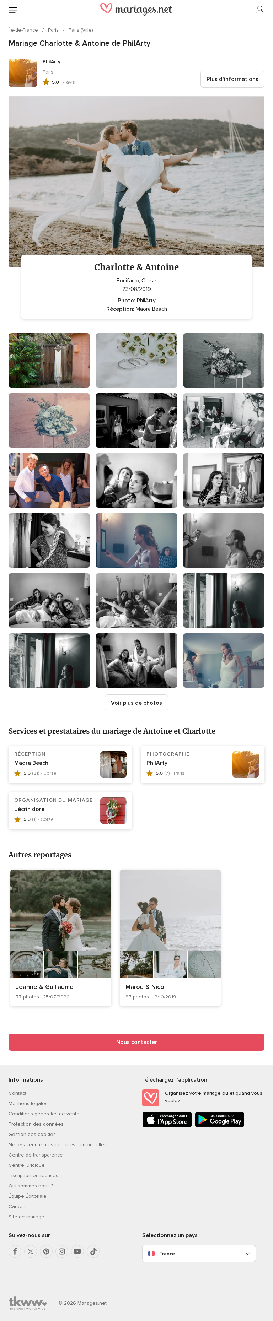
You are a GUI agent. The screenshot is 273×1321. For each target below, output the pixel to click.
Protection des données (36, 1124)
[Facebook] (15, 1251)
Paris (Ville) (81, 30)
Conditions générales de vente (44, 1114)
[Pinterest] (46, 1251)
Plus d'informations (232, 79)
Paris (54, 30)
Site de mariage (26, 1217)
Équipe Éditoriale (28, 1196)
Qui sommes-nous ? (31, 1186)
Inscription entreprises (33, 1176)
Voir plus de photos (136, 702)
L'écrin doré (29, 809)
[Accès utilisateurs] (260, 10)
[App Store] (167, 1125)
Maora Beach (31, 763)
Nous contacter (136, 1042)
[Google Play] (220, 1125)
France (167, 1254)
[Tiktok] (93, 1251)
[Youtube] (77, 1251)
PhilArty (156, 763)
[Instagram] (61, 1251)
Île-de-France (24, 30)
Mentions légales (28, 1103)
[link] (60, 938)
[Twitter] (30, 1251)
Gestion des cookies (32, 1134)
